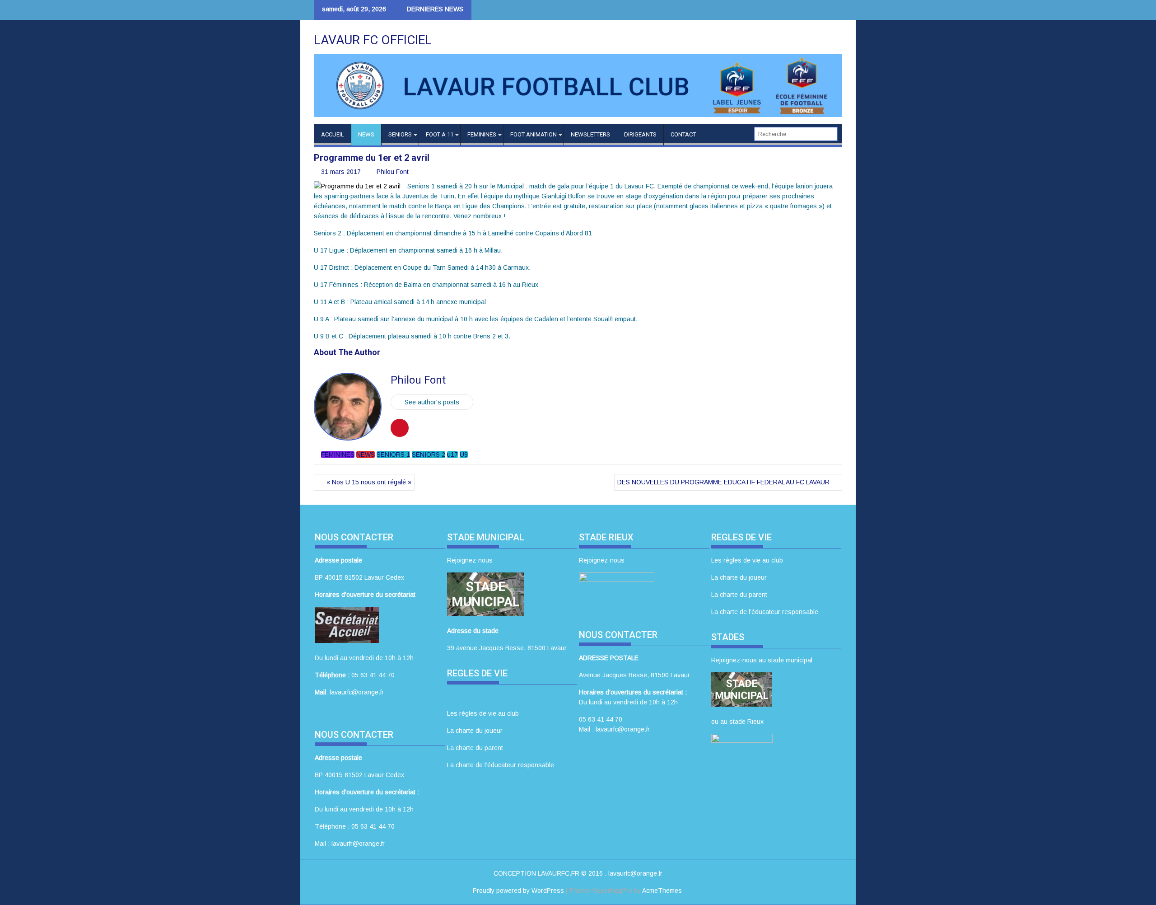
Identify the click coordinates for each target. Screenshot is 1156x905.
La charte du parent (475, 747)
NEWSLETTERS (590, 134)
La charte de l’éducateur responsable (500, 765)
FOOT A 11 (439, 134)
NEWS (366, 134)
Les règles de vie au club (483, 713)
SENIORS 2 (428, 454)
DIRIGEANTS (640, 134)
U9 (464, 454)
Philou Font (393, 171)
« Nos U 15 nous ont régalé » (368, 482)
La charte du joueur (475, 730)
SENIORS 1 (393, 454)
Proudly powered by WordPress (518, 890)
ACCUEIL (332, 134)
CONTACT (683, 134)
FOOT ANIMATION (533, 134)
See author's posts (432, 402)
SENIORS (400, 134)
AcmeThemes (662, 890)
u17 (452, 454)
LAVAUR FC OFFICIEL (373, 40)
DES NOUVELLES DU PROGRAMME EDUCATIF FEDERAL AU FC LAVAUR (723, 482)
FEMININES (481, 134)
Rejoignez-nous (470, 560)
